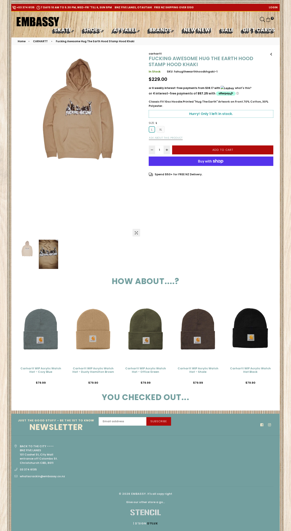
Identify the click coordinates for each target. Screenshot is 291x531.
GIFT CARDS (259, 29)
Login (273, 7)
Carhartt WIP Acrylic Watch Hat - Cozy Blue (40, 370)
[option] (80, 114)
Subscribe (158, 421)
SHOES (93, 29)
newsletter (56, 425)
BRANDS (161, 29)
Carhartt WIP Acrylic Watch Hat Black (250, 370)
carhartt (155, 54)
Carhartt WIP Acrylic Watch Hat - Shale (198, 370)
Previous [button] (23, 145)
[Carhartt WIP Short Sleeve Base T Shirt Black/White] (271, 54)
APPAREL (126, 29)
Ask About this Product (166, 137)
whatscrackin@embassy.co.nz (42, 476)
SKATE (63, 29)
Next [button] (137, 145)
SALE (227, 29)
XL (160, 129)
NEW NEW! (198, 29)
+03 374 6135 (25, 7)
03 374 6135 (28, 469)
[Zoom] (136, 232)
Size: (153, 123)
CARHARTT (40, 41)
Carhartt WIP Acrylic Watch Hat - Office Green (145, 370)
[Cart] (268, 19)
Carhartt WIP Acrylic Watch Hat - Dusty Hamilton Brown (93, 370)
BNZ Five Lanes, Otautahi (133, 7)
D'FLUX (152, 523)
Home (22, 41)
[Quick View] (59, 304)
